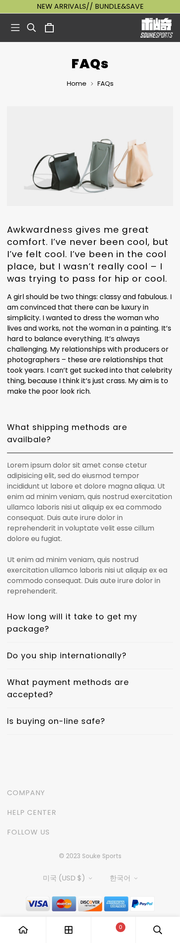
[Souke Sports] (156, 28)
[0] (113, 930)
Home (77, 83)
